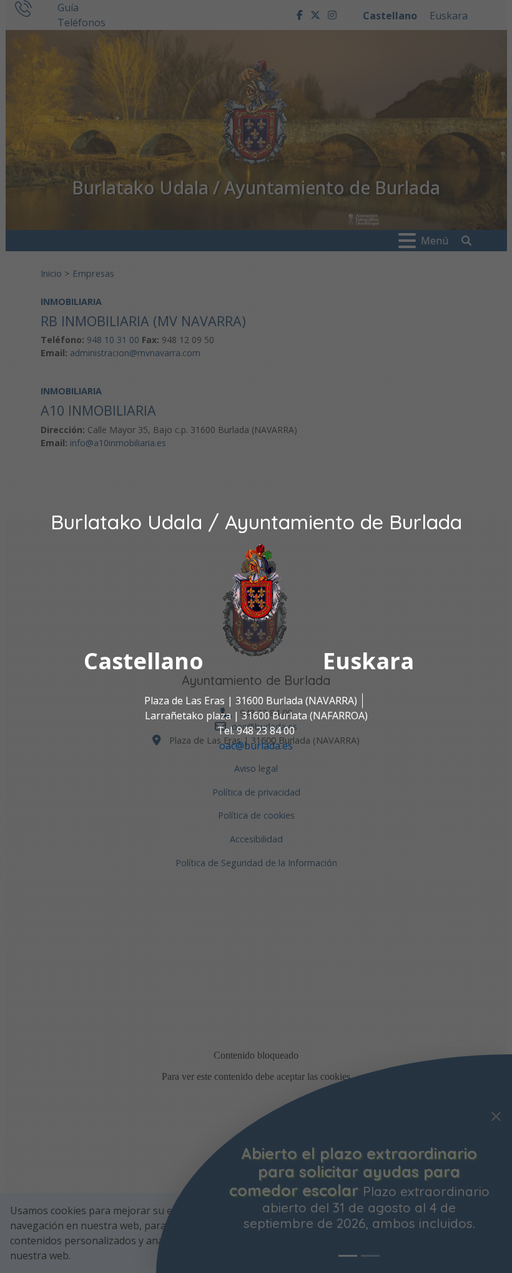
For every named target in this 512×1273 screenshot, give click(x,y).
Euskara (368, 661)
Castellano (144, 661)
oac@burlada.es (256, 745)
